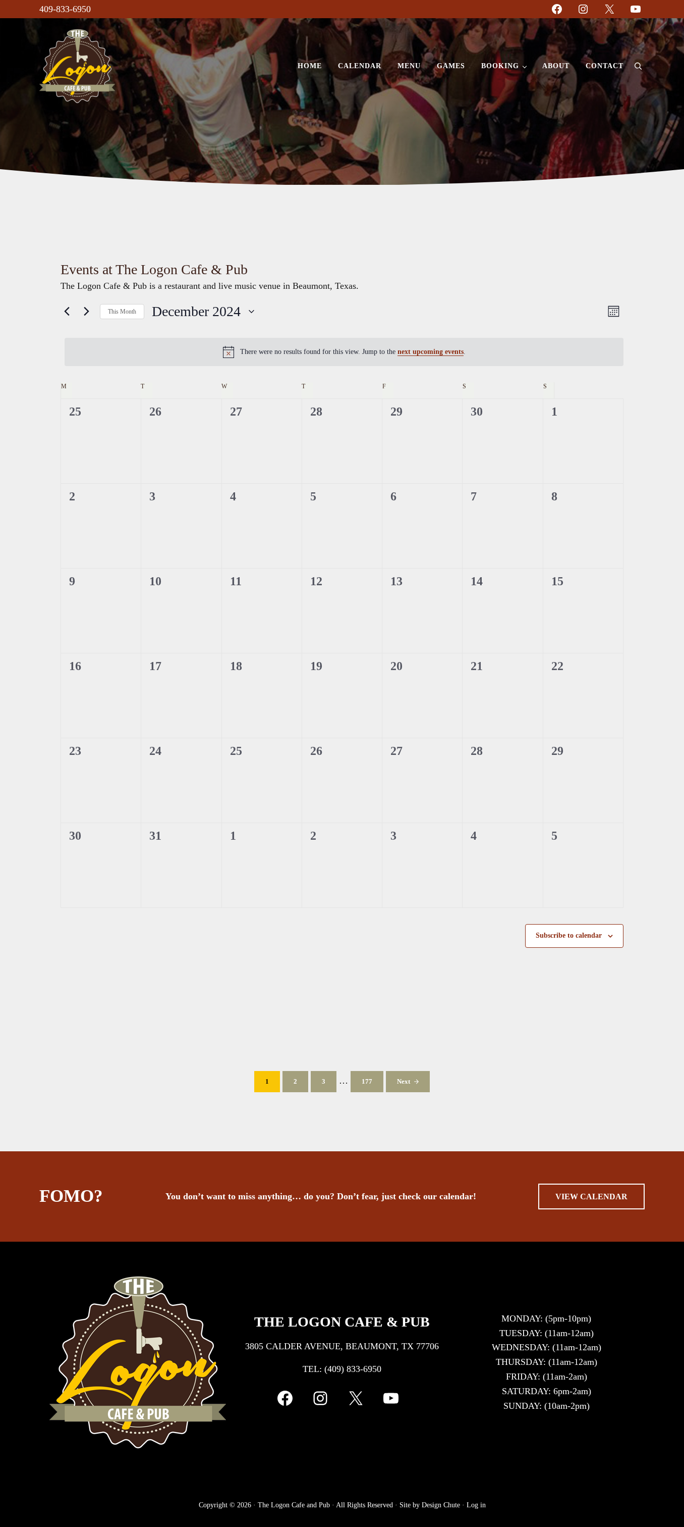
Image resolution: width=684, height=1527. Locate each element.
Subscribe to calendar (569, 935)
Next (403, 1081)
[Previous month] (67, 312)
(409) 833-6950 (352, 1369)
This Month (122, 311)
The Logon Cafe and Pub (294, 1505)
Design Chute (441, 1505)
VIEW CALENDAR (591, 1196)
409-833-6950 (65, 9)
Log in (476, 1505)
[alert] (344, 352)
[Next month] (86, 312)
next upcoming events (430, 351)
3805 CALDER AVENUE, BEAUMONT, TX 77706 (342, 1346)
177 (371, 1083)
